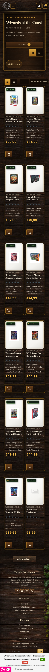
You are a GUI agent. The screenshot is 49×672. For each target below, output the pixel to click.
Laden (24, 613)
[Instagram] (27, 591)
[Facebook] (17, 591)
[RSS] (32, 591)
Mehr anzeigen (23, 559)
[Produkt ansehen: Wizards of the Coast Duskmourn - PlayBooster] (35, 513)
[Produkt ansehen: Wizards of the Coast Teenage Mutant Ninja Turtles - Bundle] (35, 278)
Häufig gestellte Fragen (24, 610)
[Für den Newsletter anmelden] (40, 651)
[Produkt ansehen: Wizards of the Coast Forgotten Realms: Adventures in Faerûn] (14, 356)
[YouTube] (22, 591)
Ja (42, 659)
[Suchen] (39, 6)
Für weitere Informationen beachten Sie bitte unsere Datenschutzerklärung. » (25, 667)
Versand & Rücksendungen (24, 607)
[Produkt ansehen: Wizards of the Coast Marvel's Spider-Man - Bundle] (35, 200)
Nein (25, 662)
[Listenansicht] (39, 52)
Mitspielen (24, 632)
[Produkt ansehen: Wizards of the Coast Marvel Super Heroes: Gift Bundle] (14, 122)
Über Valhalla (24, 625)
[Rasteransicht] (32, 52)
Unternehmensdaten (24, 628)
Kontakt (24, 604)
